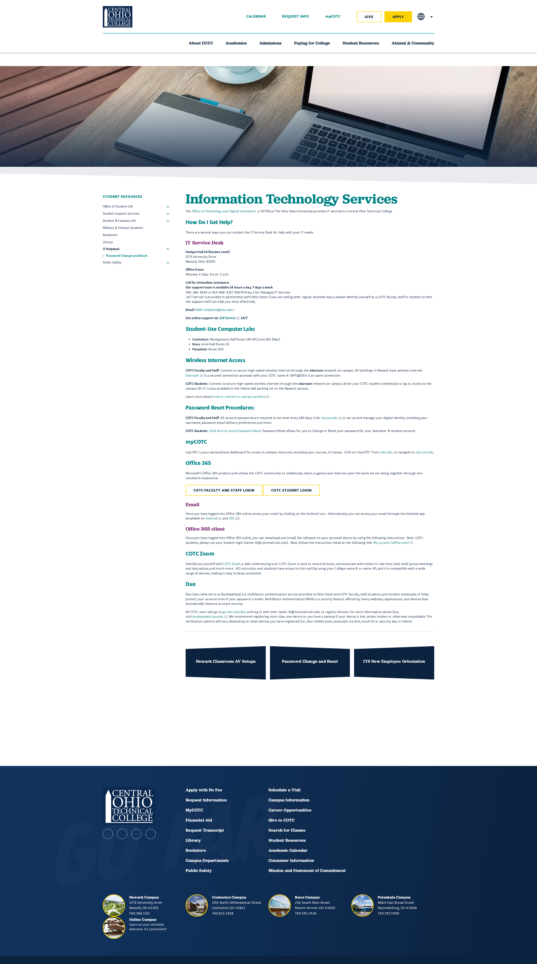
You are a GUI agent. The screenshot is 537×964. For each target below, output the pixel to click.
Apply (398, 17)
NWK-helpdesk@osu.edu (213, 310)
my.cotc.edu (424, 452)
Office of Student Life (167, 206)
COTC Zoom (231, 564)
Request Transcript (205, 830)
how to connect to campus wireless (239, 397)
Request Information (206, 799)
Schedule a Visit (284, 789)
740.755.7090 (388, 913)
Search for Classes (286, 830)
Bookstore (196, 850)
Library (193, 840)
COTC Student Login (291, 490)
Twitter (151, 834)
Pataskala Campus (394, 897)
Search (431, 17)
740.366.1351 (139, 913)
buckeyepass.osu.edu (208, 616)
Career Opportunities (289, 810)
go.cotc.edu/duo (234, 612)
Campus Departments (207, 860)
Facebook (108, 834)
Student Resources (287, 840)
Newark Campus (144, 897)
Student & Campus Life (167, 220)
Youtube (122, 834)
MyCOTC (194, 810)
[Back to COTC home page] (126, 16)
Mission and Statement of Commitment (307, 870)
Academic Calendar (288, 850)
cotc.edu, (386, 452)
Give (369, 17)
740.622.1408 (222, 913)
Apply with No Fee (204, 789)
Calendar (256, 16)
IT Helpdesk (167, 249)
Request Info (295, 16)
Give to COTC (281, 820)
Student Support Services (167, 213)
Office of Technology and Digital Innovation (224, 211)
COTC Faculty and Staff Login (224, 490)
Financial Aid (199, 820)
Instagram (136, 834)
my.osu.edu (329, 418)
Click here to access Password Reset (235, 431)
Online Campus (142, 919)
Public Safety (167, 262)
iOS (231, 518)
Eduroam (192, 375)
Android (212, 518)
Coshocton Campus (229, 897)
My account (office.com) (391, 543)
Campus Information (289, 799)
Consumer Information (291, 860)
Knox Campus (307, 897)
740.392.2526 (306, 913)
